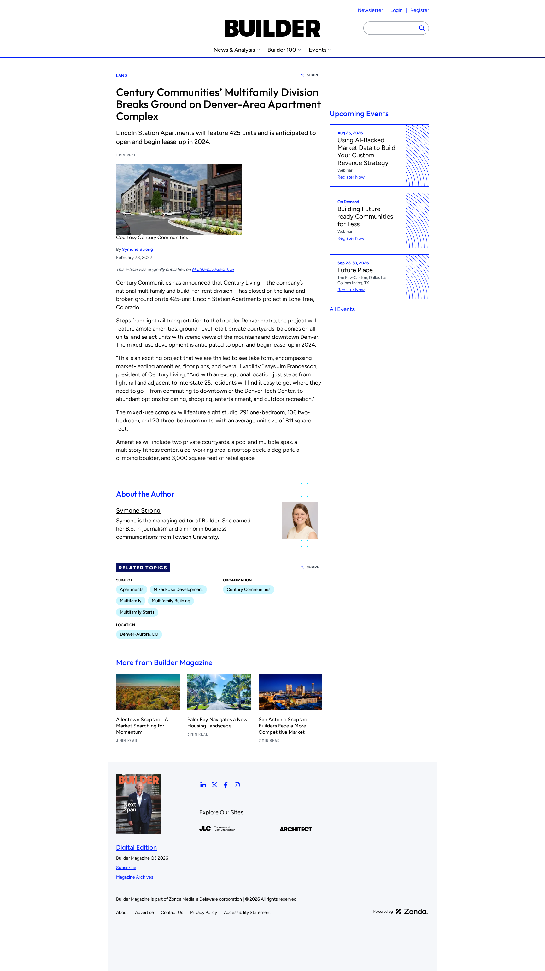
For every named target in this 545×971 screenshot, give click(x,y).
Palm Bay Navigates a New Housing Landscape (217, 722)
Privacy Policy (203, 912)
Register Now (351, 177)
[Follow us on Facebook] (226, 785)
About (122, 912)
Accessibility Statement (247, 912)
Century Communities (249, 589)
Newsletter (370, 10)
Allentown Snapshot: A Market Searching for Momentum (142, 725)
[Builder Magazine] (272, 28)
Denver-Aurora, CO (139, 634)
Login (396, 10)
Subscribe (126, 867)
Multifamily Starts (137, 612)
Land (121, 76)
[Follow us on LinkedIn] (203, 785)
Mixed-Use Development (178, 589)
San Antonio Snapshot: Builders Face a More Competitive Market (284, 725)
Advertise (144, 912)
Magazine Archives (134, 877)
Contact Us (172, 912)
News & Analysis (234, 50)
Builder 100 (281, 50)
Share (313, 75)
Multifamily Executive (213, 269)
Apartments (132, 589)
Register (419, 10)
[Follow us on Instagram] (237, 785)
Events (317, 50)
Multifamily (131, 600)
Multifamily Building (171, 600)
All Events (342, 309)
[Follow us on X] (214, 785)
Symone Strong (137, 249)
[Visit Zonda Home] (401, 911)
